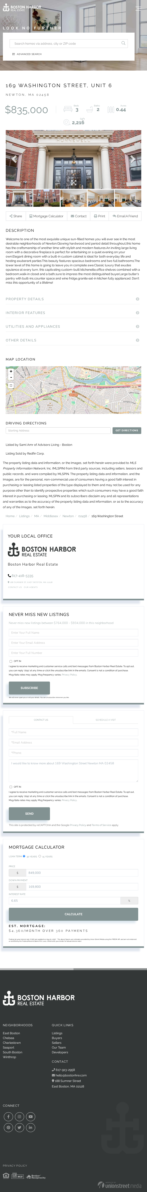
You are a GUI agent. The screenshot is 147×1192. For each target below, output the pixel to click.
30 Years (31, 856)
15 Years (47, 856)
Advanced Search (29, 54)
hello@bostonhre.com (71, 1075)
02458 (82, 516)
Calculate (73, 914)
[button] (123, 43)
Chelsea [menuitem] (8, 1038)
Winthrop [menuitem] (9, 1057)
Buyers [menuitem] (57, 1038)
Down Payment (18, 880)
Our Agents (31, 587)
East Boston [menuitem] (11, 1033)
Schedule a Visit (106, 720)
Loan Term (15, 856)
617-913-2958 (65, 1070)
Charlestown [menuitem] (12, 1043)
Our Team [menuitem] (59, 1047)
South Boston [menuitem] (12, 1052)
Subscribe (29, 688)
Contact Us (15, 587)
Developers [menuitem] (60, 1052)
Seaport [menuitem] (8, 1047)
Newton (68, 516)
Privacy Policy (69, 674)
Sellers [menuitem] (56, 1043)
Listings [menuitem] (57, 1033)
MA (36, 516)
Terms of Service (101, 825)
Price (12, 866)
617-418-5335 (22, 576)
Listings (24, 516)
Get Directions (127, 430)
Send (29, 813)
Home (10, 516)
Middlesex (51, 516)
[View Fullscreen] (11, 385)
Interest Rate (17, 894)
